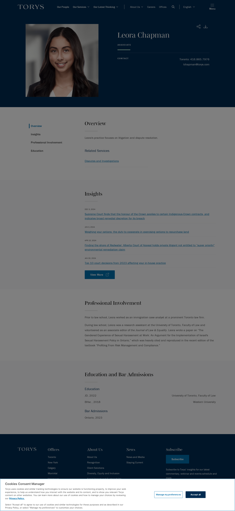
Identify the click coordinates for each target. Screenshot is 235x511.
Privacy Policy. (17, 498)
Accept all (196, 494)
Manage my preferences (168, 494)
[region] (117, 495)
